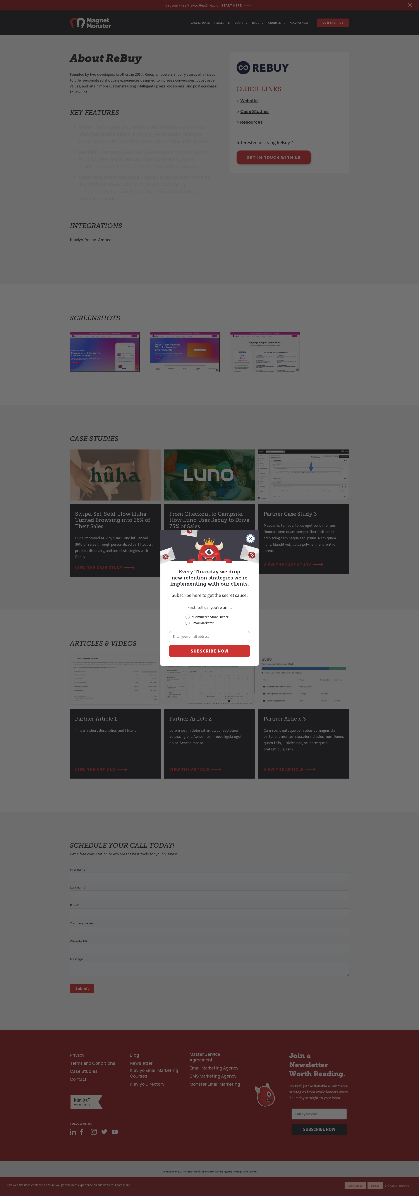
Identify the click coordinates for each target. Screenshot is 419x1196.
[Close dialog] (250, 538)
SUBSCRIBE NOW (209, 651)
